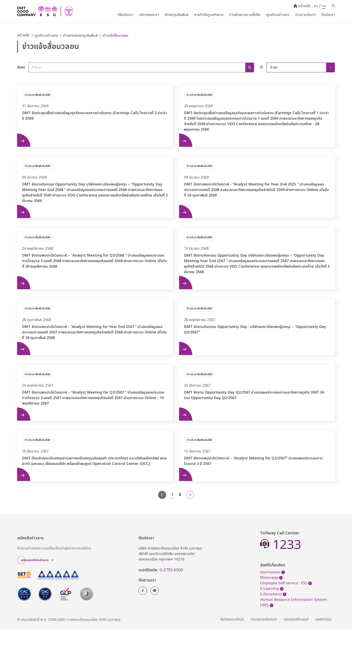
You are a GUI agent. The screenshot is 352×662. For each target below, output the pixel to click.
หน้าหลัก (304, 6)
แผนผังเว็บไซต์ (323, 619)
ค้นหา (21, 67)
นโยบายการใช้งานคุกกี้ (296, 619)
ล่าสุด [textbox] (274, 67)
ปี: (261, 67)
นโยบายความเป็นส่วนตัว (263, 619)
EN (316, 6)
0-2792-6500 (171, 570)
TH (324, 6)
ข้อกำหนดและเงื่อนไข (232, 619)
